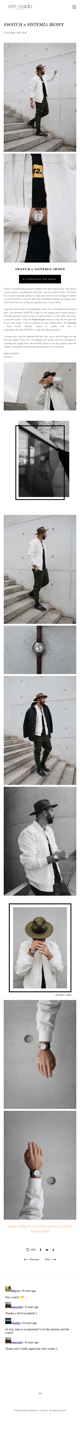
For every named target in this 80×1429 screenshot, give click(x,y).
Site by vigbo (40, 1420)
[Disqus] (40, 1330)
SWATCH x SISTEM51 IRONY (40, 269)
